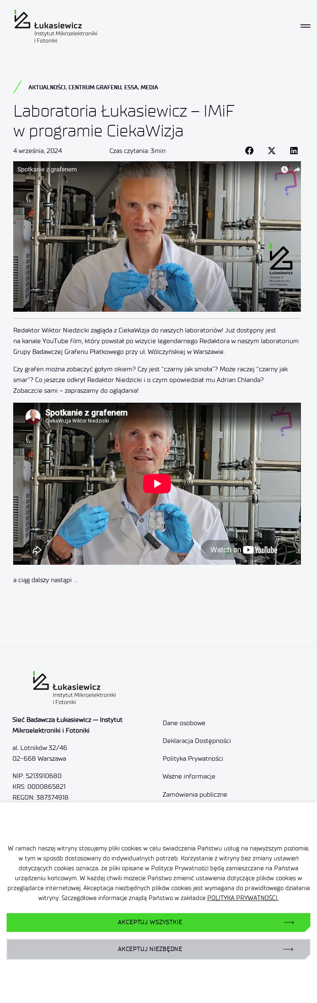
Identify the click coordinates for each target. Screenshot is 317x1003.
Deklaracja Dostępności (197, 741)
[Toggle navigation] (305, 26)
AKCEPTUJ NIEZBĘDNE (150, 949)
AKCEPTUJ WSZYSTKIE (150, 922)
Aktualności (47, 87)
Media (149, 87)
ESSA (131, 87)
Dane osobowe (184, 723)
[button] (249, 151)
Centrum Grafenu (95, 87)
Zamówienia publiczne (195, 794)
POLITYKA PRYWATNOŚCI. (243, 898)
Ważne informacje (189, 776)
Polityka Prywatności (193, 758)
